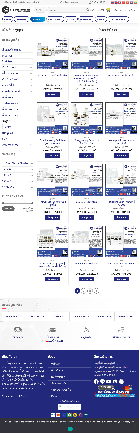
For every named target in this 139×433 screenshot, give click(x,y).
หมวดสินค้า (37, 19)
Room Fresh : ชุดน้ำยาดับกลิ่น (52, 75)
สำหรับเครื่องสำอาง (12, 79)
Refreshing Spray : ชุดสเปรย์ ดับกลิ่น (121, 203)
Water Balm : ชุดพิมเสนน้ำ (121, 75)
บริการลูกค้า (85, 19)
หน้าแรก (8, 19)
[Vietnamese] (127, 2)
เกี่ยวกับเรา (21, 19)
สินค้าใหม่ (7, 61)
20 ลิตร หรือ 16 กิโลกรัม (15, 163)
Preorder (7, 55)
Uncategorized (10, 144)
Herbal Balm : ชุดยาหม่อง (87, 263)
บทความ (70, 19)
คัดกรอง (8, 208)
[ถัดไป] (96, 291)
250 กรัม (7, 169)
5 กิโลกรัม (7, 181)
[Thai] (112, 2)
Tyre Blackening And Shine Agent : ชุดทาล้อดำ (53, 142)
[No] (135, 426)
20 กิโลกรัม (8, 187)
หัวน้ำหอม (7, 97)
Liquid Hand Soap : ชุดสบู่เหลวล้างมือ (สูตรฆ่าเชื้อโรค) (52, 265)
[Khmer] (131, 2)
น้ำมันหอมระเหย (11, 109)
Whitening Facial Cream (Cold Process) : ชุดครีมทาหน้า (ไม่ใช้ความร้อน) (86, 78)
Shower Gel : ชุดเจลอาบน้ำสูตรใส (53, 203)
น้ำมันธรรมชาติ (10, 115)
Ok (70, 429)
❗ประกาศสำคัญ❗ (118, 19)
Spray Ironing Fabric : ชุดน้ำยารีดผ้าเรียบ (87, 142)
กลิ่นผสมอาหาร (10, 73)
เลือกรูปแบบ (52, 94)
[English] (116, 2)
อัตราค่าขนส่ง (54, 19)
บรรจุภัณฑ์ (8, 133)
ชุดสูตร (6, 121)
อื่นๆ (4, 138)
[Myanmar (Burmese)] (135, 2)
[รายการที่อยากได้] (92, 10)
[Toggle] (31, 67)
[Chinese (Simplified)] (124, 2)
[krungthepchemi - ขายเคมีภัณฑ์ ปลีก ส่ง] (16, 9)
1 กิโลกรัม (7, 175)
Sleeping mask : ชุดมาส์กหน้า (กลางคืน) (121, 142)
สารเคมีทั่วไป (9, 85)
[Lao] (120, 2)
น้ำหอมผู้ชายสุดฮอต (12, 49)
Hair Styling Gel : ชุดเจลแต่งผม (121, 265)
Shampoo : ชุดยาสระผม (87, 201)
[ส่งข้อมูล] (87, 10)
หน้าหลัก (6, 29)
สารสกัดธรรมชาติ (11, 91)
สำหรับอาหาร (9, 67)
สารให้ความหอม (10, 103)
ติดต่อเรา (101, 19)
